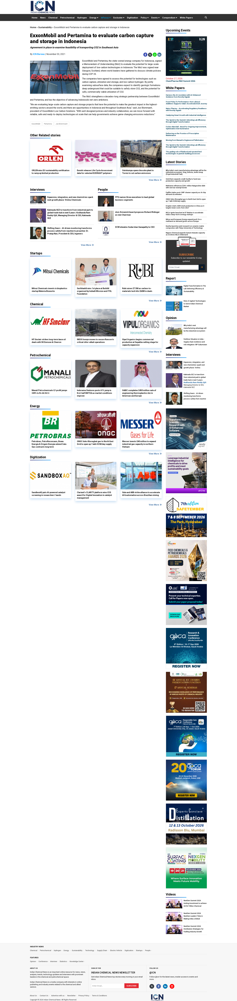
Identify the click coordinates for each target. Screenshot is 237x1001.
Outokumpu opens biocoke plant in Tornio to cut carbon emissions (138, 171)
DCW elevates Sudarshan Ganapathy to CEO (135, 227)
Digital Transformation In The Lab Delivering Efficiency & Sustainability (195, 288)
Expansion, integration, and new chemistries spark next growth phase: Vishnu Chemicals (70, 198)
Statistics (63, 961)
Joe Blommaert (61, 124)
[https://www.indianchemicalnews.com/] (164, 997)
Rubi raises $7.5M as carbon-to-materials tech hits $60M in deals (137, 289)
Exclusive (118, 17)
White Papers (186, 17)
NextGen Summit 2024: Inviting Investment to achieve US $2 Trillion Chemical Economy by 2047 (195, 903)
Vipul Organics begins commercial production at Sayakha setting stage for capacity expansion (140, 342)
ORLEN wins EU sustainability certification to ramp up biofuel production (50, 171)
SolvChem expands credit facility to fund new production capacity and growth (183, 180)
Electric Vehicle (116, 950)
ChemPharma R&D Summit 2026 (180, 79)
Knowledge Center (77, 961)
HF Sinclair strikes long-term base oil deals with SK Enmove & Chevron (49, 340)
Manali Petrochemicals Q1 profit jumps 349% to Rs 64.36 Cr (49, 391)
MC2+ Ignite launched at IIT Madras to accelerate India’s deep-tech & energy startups (184, 214)
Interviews (37, 190)
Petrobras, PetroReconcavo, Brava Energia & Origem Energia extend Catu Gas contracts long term (49, 444)
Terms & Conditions (99, 996)
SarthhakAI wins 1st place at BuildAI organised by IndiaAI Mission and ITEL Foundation (94, 291)
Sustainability (45, 27)
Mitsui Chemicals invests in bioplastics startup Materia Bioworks (49, 289)
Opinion (33, 961)
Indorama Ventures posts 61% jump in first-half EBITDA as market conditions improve (94, 393)
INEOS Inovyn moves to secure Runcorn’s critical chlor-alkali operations (95, 340)
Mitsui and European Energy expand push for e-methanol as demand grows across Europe (184, 220)
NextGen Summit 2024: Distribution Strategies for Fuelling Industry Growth (193, 929)
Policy (144, 17)
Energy (93, 17)
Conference (43, 961)
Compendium (169, 17)
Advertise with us (57, 996)
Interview (53, 961)
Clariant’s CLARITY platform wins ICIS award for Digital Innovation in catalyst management (94, 495)
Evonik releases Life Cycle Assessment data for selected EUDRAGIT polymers (94, 171)
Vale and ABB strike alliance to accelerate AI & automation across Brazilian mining (141, 493)
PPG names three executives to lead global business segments (134, 198)
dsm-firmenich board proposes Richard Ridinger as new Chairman (137, 213)
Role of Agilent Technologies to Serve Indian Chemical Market (195, 303)
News (43, 17)
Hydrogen (82, 17)
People (103, 190)
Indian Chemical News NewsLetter (113, 972)
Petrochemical (67, 17)
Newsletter (71, 996)
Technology (89, 950)
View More (154, 180)
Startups (139, 950)
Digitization (132, 17)
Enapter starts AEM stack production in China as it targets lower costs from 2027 (185, 207)
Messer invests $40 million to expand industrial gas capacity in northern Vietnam (139, 444)
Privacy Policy (83, 996)
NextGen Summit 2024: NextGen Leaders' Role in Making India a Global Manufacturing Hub (193, 916)
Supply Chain (102, 950)
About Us (33, 996)
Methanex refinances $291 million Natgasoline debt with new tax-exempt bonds (185, 187)
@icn (152, 972)
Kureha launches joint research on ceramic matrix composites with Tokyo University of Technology (185, 227)
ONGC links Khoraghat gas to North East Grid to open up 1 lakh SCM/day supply (95, 442)
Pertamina (48, 124)
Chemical (52, 17)
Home (34, 17)
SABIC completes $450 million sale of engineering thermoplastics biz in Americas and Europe (139, 393)
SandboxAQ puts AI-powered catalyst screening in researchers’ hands (48, 493)
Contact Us (44, 996)
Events (154, 17)
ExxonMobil (36, 124)
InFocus (105, 17)
